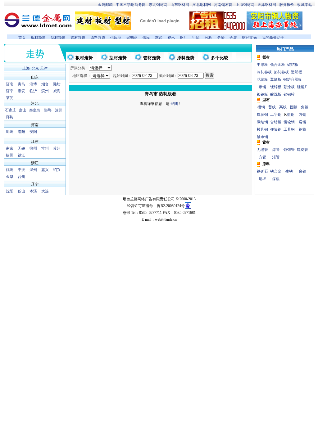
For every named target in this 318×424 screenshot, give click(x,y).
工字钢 (275, 114)
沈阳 (9, 191)
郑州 (9, 131)
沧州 (58, 110)
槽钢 (261, 107)
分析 (208, 37)
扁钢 (302, 122)
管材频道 (77, 37)
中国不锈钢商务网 (131, 4)
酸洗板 (275, 94)
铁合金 (275, 171)
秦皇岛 (34, 110)
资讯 (171, 37)
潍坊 (57, 84)
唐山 (22, 110)
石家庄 (10, 110)
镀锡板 (262, 94)
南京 (9, 148)
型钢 (290, 114)
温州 (33, 170)
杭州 (9, 170)
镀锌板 (275, 87)
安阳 (33, 131)
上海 (26, 68)
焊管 (275, 149)
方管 (262, 157)
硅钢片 (302, 87)
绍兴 (57, 170)
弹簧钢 (275, 129)
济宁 (9, 91)
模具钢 (262, 129)
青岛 (21, 84)
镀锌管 (289, 149)
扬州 (9, 155)
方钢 (302, 114)
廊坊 (9, 117)
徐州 (33, 148)
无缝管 (262, 149)
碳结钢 (262, 122)
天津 (44, 68)
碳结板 (292, 64)
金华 (9, 176)
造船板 (296, 72)
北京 (35, 68)
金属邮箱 (105, 4)
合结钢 (275, 122)
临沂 (33, 91)
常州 (45, 148)
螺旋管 (302, 149)
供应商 (115, 37)
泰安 (21, 91)
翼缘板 (275, 79)
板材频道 (38, 37)
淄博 (33, 84)
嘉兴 (45, 170)
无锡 (21, 148)
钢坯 (262, 179)
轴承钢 (262, 137)
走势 (221, 37)
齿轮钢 (289, 122)
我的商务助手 (273, 37)
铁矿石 (262, 171)
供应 (146, 37)
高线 (283, 107)
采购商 (132, 37)
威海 (57, 91)
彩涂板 (289, 87)
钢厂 (183, 37)
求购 (158, 37)
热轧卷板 (281, 72)
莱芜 (9, 98)
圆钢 (294, 107)
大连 (45, 191)
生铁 (289, 171)
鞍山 (21, 191)
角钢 (304, 107)
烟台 (45, 84)
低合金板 (277, 64)
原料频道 (97, 37)
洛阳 (21, 131)
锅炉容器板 (292, 79)
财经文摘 (249, 37)
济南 (9, 84)
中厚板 (262, 64)
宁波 (21, 170)
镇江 (21, 155)
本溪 (33, 191)
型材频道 (58, 37)
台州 (21, 176)
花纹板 (262, 79)
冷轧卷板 (264, 72)
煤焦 (275, 179)
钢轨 (302, 129)
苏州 (57, 148)
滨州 (45, 91)
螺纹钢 (262, 114)
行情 (196, 37)
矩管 (275, 157)
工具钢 (289, 129)
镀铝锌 (289, 94)
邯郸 (48, 110)
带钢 (262, 87)
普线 (272, 107)
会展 (233, 37)
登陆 (174, 103)
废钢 (302, 171)
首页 (22, 37)
